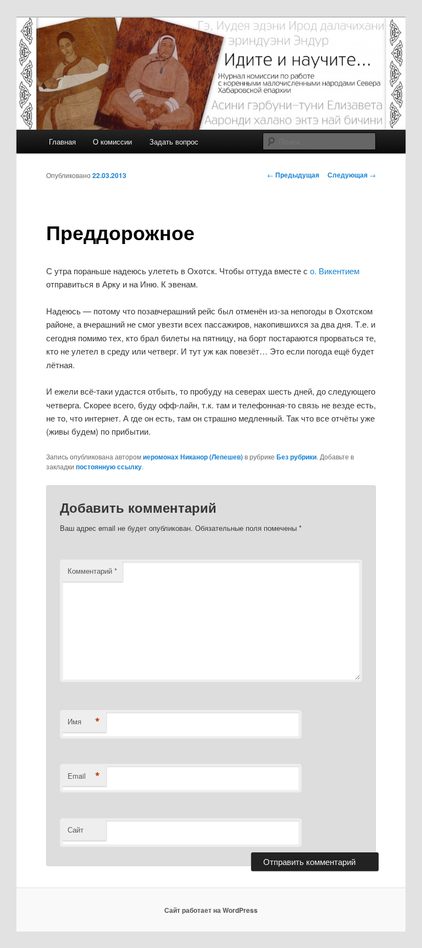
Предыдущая (293, 175)
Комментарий (92, 571)
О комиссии (112, 141)
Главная (62, 141)
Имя (84, 721)
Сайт (76, 829)
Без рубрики (296, 457)
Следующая (351, 175)
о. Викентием (334, 270)
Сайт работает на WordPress (211, 910)
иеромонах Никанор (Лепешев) (193, 457)
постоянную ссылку (109, 467)
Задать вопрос (173, 141)
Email (84, 776)
